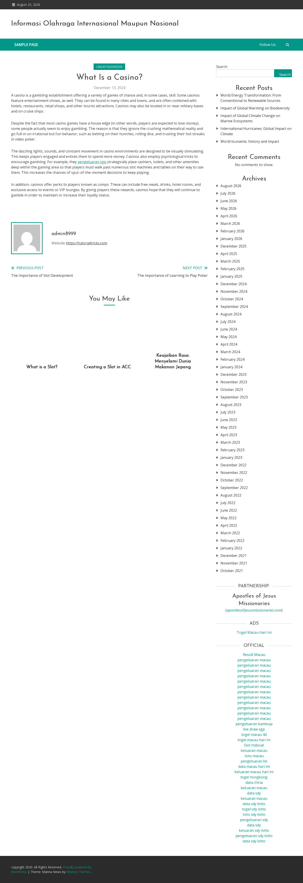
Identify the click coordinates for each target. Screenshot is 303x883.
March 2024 (230, 351)
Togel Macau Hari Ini (254, 632)
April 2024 (228, 344)
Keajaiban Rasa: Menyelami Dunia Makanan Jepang (173, 361)
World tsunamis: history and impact (249, 141)
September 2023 (234, 397)
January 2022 (231, 548)
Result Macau (254, 654)
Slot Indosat (254, 745)
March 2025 (230, 261)
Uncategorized (109, 67)
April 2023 (228, 434)
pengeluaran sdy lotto (254, 835)
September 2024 (234, 306)
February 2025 (232, 268)
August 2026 (230, 185)
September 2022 (234, 487)
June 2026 (228, 200)
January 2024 (231, 366)
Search (221, 66)
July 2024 (227, 321)
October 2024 (231, 299)
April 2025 (228, 253)
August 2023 (230, 404)
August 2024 (230, 314)
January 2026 (231, 238)
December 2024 (233, 283)
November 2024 (233, 291)
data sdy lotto (254, 841)
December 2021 (233, 555)
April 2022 (228, 525)
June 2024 (228, 329)
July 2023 (227, 412)
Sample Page (26, 44)
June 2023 (228, 419)
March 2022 (230, 533)
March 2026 (230, 223)
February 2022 (232, 540)
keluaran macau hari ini (253, 771)
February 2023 (232, 449)
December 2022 (233, 465)
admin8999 (63, 233)
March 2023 (230, 442)
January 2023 (231, 457)
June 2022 (228, 510)
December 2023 (233, 374)
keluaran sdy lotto (254, 830)
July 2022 (227, 502)
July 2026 (227, 193)
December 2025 (233, 246)
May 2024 (228, 336)
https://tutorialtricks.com (86, 243)
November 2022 (233, 472)
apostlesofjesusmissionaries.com (253, 610)
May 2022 (228, 517)
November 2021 (233, 563)
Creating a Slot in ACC (107, 367)
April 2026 (228, 216)
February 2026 (232, 231)
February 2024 (232, 359)
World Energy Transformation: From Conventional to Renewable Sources (250, 98)
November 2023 (233, 382)
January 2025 (231, 276)
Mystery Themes (78, 872)
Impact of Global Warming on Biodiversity (255, 108)
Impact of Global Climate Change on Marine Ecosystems (250, 118)
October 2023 (231, 389)
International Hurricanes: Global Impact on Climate (255, 131)
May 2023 (228, 427)
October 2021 (231, 570)
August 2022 (230, 495)
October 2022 (231, 480)
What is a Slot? (41, 367)
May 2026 (228, 208)
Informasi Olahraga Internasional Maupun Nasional (95, 23)
